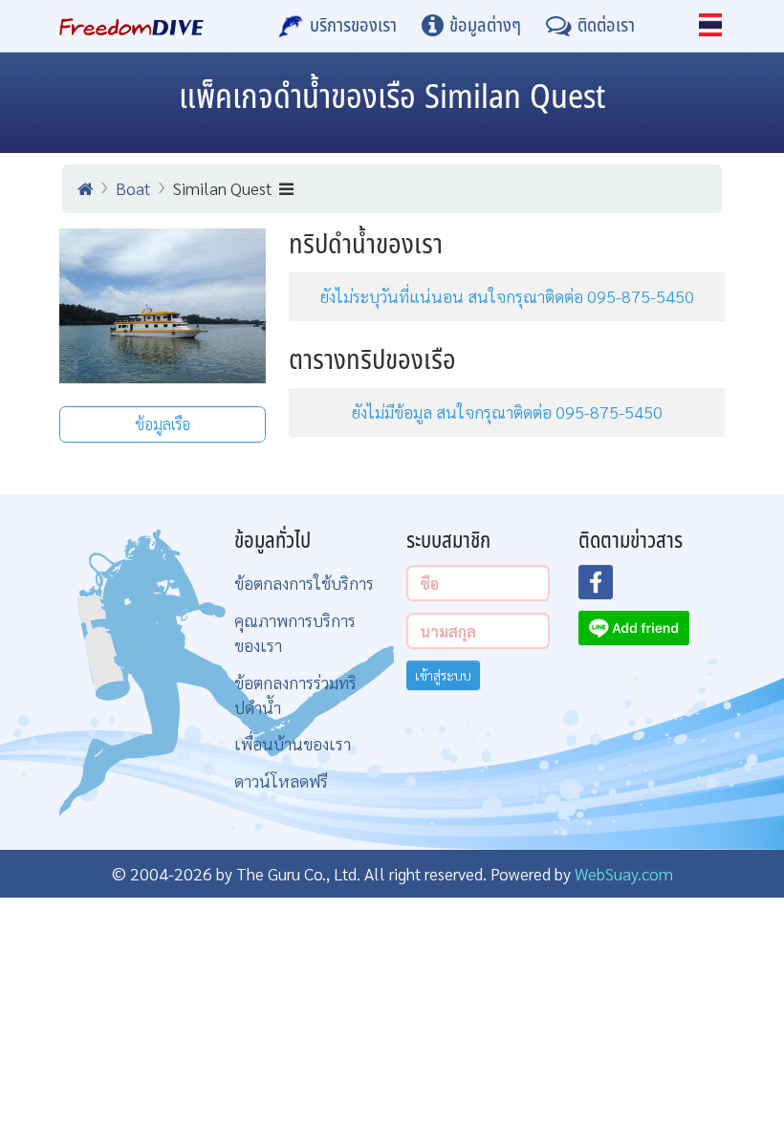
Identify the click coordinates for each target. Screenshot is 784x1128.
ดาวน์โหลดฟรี (281, 781)
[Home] (85, 188)
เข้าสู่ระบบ (443, 674)
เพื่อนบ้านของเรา (292, 743)
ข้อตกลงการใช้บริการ (304, 583)
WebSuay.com (624, 873)
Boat (133, 188)
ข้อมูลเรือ (162, 424)
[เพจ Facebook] (607, 588)
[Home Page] (131, 26)
